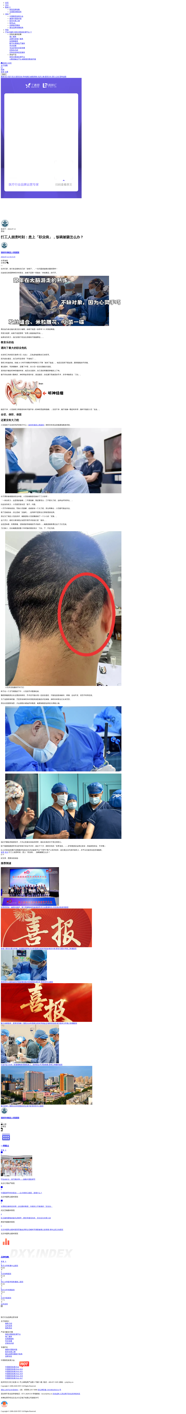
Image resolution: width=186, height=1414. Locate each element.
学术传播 (8, 1341)
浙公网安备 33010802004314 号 (49, 1390)
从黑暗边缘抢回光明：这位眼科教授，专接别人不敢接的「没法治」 (27, 1206)
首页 (7, 3)
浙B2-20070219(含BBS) (10, 1390)
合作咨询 (8, 1326)
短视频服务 (9, 1339)
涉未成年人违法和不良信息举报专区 (66, 1394)
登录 (2, 72)
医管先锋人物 (14, 21)
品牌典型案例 (14, 25)
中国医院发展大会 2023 (14, 1369)
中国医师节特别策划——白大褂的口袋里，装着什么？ (21, 1193)
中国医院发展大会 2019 (14, 1374)
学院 (7, 30)
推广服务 (8, 1336)
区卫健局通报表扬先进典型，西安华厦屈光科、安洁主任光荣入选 (26, 1218)
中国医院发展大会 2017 (14, 1378)
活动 (7, 14)
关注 (7, 5)
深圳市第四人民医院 (36, 425)
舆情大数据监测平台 (13, 1334)
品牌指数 (5, 1257)
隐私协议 (8, 1328)
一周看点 (5, 1146)
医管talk (12, 23)
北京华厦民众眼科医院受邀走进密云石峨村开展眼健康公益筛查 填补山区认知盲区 (32, 1229)
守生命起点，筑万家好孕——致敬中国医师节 (18, 1179)
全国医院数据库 (15, 12)
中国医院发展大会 (16, 16)
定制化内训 (9, 1343)
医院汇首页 (7, 63)
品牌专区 (8, 1356)
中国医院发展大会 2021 (14, 1371)
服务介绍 (8, 1323)
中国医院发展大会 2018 (14, 1376)
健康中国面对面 (15, 18)
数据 (7, 7)
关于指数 (4, 65)
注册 (6, 72)
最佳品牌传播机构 (16, 27)
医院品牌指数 (14, 9)
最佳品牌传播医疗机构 (13, 1354)
